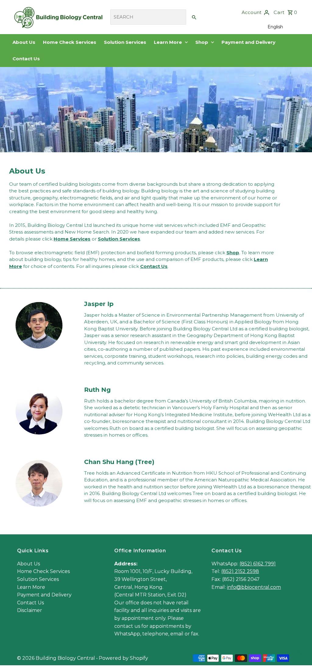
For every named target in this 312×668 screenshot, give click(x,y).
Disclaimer (29, 610)
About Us (23, 42)
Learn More (168, 42)
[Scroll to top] (299, 652)
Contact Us (26, 59)
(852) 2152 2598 (240, 571)
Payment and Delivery (248, 42)
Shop (202, 42)
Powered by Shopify (123, 658)
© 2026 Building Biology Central (56, 658)
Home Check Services (69, 42)
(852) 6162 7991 (257, 564)
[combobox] (148, 17)
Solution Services (125, 42)
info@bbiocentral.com (254, 587)
